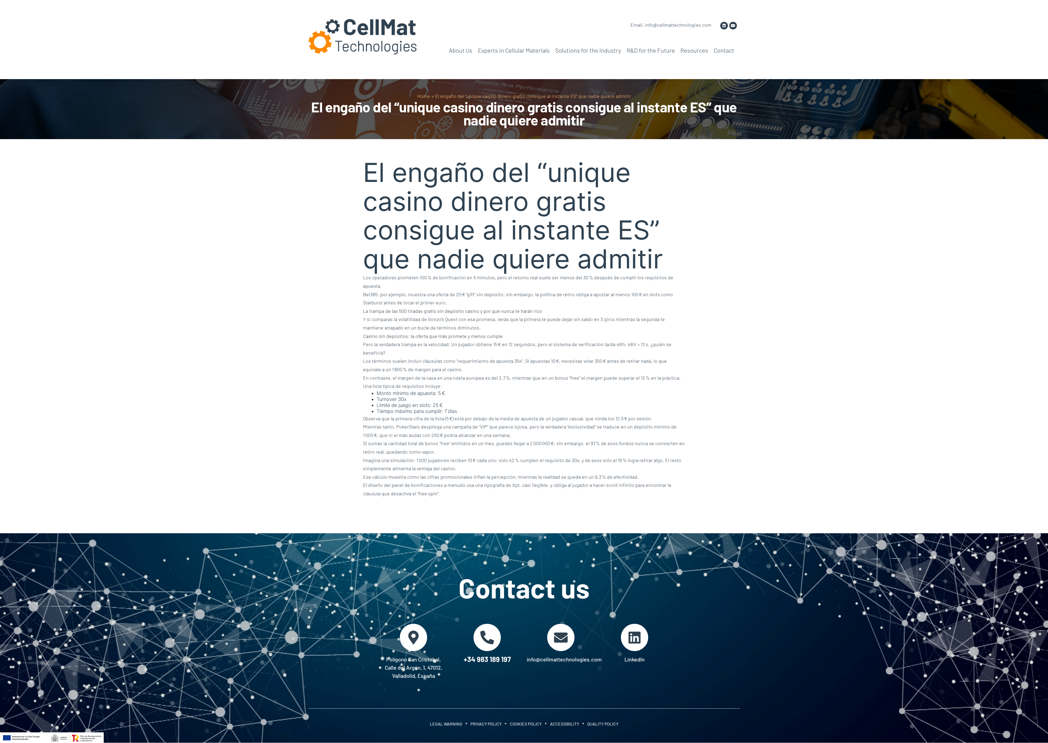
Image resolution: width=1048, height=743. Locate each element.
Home (423, 96)
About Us (460, 50)
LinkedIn (634, 659)
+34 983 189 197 (487, 659)
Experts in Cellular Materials (514, 50)
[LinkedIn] (634, 637)
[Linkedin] (724, 25)
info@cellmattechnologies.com (564, 659)
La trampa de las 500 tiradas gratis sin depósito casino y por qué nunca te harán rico (452, 311)
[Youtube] (733, 25)
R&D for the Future (651, 50)
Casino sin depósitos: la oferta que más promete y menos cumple (433, 336)
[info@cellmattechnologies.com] (560, 637)
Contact (724, 50)
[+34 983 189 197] (487, 637)
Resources (694, 50)
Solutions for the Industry (588, 50)
